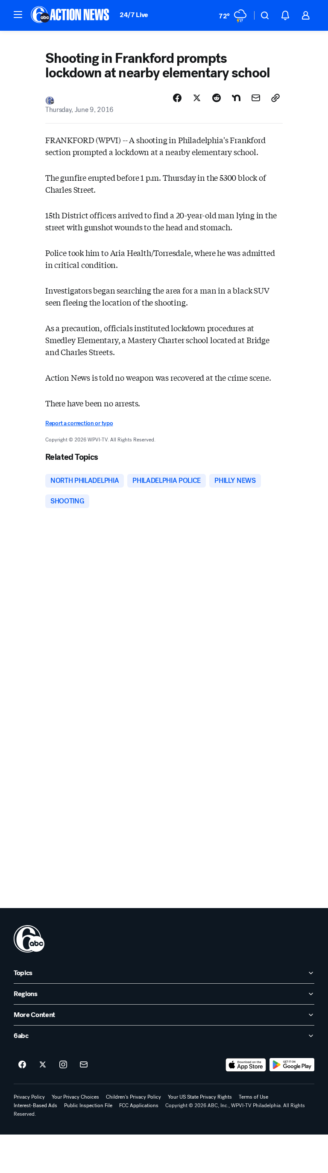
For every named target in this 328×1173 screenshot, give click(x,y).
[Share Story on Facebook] (177, 98)
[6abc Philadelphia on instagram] (63, 1064)
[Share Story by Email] (256, 98)
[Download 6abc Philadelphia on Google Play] (291, 1065)
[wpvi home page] (29, 939)
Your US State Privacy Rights (200, 1097)
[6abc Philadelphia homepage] (70, 15)
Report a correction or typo (79, 423)
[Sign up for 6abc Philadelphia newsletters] (83, 1064)
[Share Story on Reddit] (216, 98)
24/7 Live (134, 14)
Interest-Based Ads (35, 1105)
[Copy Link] (275, 98)
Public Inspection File (88, 1105)
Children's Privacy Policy (133, 1097)
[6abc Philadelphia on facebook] (22, 1064)
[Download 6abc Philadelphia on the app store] (246, 1065)
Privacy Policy (29, 1097)
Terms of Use (253, 1097)
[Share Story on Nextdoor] (236, 98)
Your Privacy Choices (75, 1097)
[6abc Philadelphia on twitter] (42, 1064)
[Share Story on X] (197, 98)
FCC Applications (138, 1105)
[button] (18, 14)
